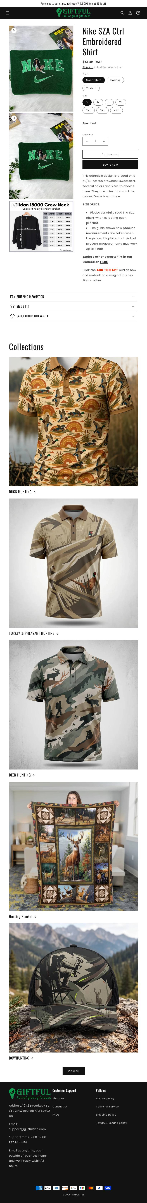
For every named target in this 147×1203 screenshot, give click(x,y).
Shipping (87, 67)
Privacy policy (105, 1098)
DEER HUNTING (20, 775)
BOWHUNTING (19, 1058)
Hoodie (115, 80)
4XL (116, 110)
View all (73, 1071)
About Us (59, 1098)
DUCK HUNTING (20, 491)
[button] (7, 13)
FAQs (56, 1114)
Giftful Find (78, 1194)
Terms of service (107, 1106)
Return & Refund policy (111, 1123)
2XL (88, 110)
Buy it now (110, 164)
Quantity (87, 134)
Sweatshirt (93, 80)
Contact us (60, 1106)
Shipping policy (106, 1114)
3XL (102, 110)
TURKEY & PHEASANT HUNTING (31, 633)
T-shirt (91, 88)
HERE (104, 262)
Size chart (89, 123)
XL (120, 102)
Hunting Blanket (20, 916)
